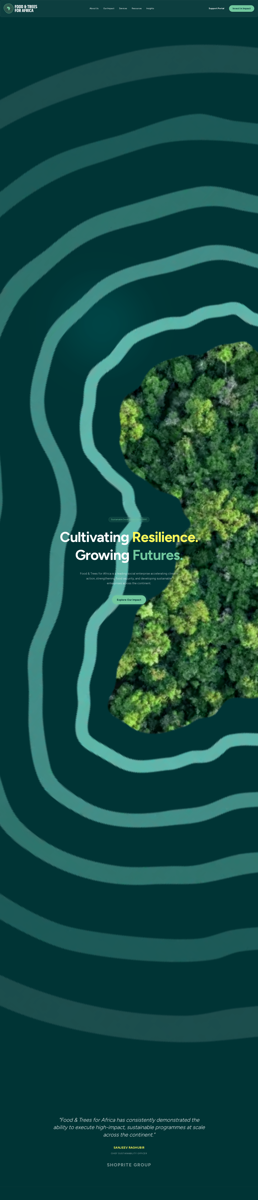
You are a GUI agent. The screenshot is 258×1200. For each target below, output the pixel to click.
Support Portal (216, 8)
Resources (137, 8)
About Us (94, 8)
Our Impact (108, 8)
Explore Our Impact (129, 599)
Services (123, 8)
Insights (150, 8)
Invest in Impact (242, 8)
